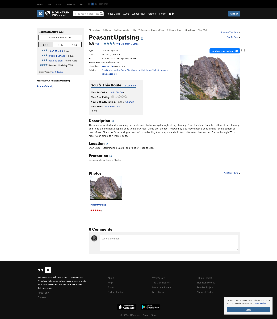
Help (110, 282)
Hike (58, 4)
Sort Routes (57, 72)
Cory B (104, 70)
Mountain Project (161, 287)
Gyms (126, 13)
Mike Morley (114, 70)
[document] (248, 305)
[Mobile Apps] (171, 13)
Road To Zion (55, 60)
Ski (81, 4)
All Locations (94, 30)
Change (129, 101)
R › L (60, 44)
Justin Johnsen (144, 70)
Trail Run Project (206, 282)
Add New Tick (112, 106)
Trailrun (70, 4)
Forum (162, 13)
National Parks (205, 292)
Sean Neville (107, 66)
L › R (45, 44)
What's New (138, 13)
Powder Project (205, 287)
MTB (50, 4)
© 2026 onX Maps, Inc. (130, 315)
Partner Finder (115, 292)
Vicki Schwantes (160, 70)
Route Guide (113, 13)
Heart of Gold (55, 50)
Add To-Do (117, 92)
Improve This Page (230, 32)
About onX (43, 292)
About (111, 277)
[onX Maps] (44, 272)
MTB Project (158, 292)
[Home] (54, 13)
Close (248, 309)
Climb (40, 4)
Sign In (234, 13)
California (107, 30)
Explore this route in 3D (225, 50)
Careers (42, 297)
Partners (151, 13)
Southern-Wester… (122, 30)
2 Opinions (130, 85)
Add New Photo (231, 173)
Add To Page (233, 37)
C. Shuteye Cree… (175, 30)
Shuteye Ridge (157, 30)
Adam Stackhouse (129, 70)
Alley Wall (202, 30)
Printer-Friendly (45, 86)
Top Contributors (161, 282)
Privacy (154, 315)
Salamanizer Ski (109, 74)
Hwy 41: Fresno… (141, 30)
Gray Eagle (190, 30)
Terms (145, 315)
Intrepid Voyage (56, 55)
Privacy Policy (260, 303)
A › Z (74, 44)
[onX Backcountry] (98, 4)
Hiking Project (204, 277)
